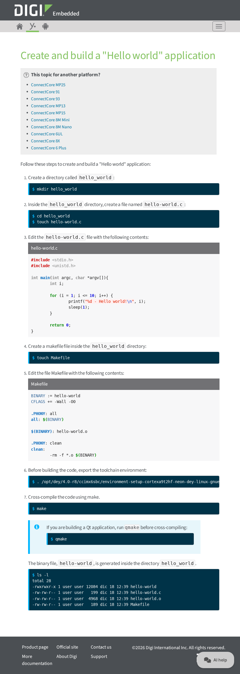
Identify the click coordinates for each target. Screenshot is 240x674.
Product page (35, 647)
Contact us (101, 647)
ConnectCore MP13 (48, 106)
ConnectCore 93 (45, 99)
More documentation (37, 660)
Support (99, 656)
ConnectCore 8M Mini (50, 120)
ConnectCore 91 (45, 92)
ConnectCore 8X (45, 141)
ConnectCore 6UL (47, 134)
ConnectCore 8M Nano (51, 127)
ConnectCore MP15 (48, 113)
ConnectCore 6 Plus (48, 148)
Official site (67, 647)
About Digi (66, 656)
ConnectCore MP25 (48, 85)
